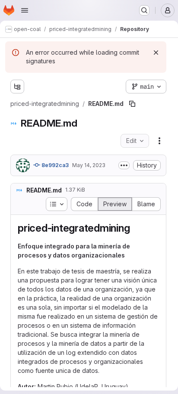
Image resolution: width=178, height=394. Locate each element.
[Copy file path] (132, 104)
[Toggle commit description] (124, 165)
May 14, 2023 (88, 165)
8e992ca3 (54, 165)
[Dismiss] (156, 52)
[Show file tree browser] (17, 86)
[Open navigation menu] (25, 10)
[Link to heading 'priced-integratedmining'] (135, 228)
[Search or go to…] (144, 10)
